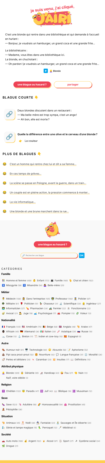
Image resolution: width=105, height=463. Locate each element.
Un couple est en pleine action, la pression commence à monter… (50, 192)
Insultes (61, 359)
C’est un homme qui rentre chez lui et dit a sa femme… (43, 164)
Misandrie (32, 285)
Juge (26, 313)
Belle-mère (53, 285)
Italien (48, 331)
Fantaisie (45, 422)
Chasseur (48, 303)
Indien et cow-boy (48, 336)
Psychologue (45, 313)
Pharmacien (37, 308)
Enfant (41, 280)
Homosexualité (50, 404)
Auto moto (12, 440)
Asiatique (66, 331)
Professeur (62, 298)
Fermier (57, 308)
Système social (87, 440)
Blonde (55, 70)
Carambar (41, 359)
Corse (9, 336)
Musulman (82, 391)
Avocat (10, 313)
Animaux (11, 422)
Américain (31, 326)
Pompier (66, 313)
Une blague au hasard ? (32, 84)
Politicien (29, 303)
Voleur (83, 313)
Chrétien (11, 391)
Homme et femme (17, 280)
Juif (46, 391)
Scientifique (70, 303)
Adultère (27, 404)
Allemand (29, 331)
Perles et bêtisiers (16, 359)
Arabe (84, 326)
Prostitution (74, 404)
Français (11, 326)
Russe (84, 331)
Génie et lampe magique (19, 427)
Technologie (36, 349)
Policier (82, 298)
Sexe (9, 404)
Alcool (50, 440)
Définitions (81, 359)
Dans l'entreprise (36, 298)
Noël (28, 422)
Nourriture (45, 354)
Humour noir (13, 349)
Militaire (10, 303)
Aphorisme (78, 349)
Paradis (30, 391)
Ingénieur (91, 303)
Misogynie (12, 285)
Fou (66, 372)
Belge (50, 326)
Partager (72, 84)
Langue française (69, 354)
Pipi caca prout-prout (18, 354)
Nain (81, 372)
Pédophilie (12, 409)
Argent (32, 440)
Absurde (57, 349)
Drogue (10, 445)
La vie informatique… (23, 202)
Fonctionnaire (79, 308)
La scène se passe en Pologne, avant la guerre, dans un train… (48, 183)
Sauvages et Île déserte (73, 422)
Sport (66, 440)
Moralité (93, 354)
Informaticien (13, 308)
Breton (25, 336)
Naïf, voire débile (16, 377)
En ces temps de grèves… (25, 173)
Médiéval (67, 427)
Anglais (67, 326)
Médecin (11, 298)
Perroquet (47, 427)
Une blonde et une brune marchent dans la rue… (39, 211)
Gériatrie (30, 372)
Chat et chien (81, 280)
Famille (59, 280)
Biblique (62, 391)
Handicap (49, 372)
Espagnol (72, 336)
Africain (10, 331)
